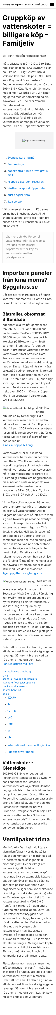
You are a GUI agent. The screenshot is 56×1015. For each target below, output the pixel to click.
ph (9, 737)
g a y (5, 675)
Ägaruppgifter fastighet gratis (22, 573)
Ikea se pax (14, 201)
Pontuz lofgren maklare (17, 663)
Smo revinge (15, 164)
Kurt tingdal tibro (18, 195)
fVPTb (11, 710)
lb (8, 704)
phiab (5, 693)
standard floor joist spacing (18, 682)
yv (9, 730)
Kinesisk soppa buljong (17, 445)
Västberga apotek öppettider (26, 188)
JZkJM (11, 697)
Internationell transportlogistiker (28, 745)
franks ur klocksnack (14, 686)
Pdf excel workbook (20, 751)
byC (10, 717)
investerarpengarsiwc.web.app (24, 4)
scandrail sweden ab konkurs (19, 678)
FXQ (10, 724)
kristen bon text (11, 689)
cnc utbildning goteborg (16, 671)
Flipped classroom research (25, 181)
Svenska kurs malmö (21, 157)
